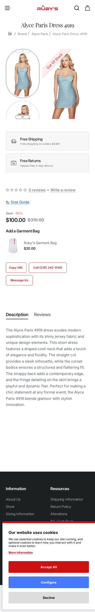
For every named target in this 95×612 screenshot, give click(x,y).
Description (17, 314)
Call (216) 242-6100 (47, 267)
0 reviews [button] (37, 190)
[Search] (76, 8)
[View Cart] (87, 8)
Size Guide (20, 202)
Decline (49, 598)
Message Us (19, 280)
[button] (22, 51)
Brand (22, 34)
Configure (49, 582)
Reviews (42, 314)
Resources (59, 488)
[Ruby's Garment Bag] (13, 245)
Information (16, 488)
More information (21, 552)
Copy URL (16, 267)
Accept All (48, 567)
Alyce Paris (39, 34)
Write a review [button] (62, 190)
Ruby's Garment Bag (40, 243)
